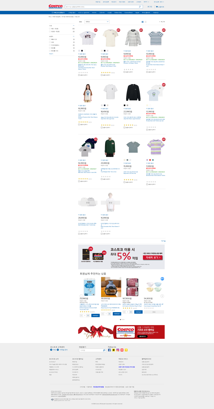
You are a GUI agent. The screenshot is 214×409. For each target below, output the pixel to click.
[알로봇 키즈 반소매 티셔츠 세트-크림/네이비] (147, 105)
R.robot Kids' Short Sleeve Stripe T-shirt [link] (155, 65)
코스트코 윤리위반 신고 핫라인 (150, 374)
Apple (137, 12)
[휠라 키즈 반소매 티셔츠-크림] (102, 51)
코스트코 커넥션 (53, 372)
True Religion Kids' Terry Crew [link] (108, 172)
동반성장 (144, 372)
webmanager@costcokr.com (109, 394)
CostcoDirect (129, 12)
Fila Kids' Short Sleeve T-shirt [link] (108, 66)
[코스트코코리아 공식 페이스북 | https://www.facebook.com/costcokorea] (109, 350)
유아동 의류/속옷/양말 (67, 16)
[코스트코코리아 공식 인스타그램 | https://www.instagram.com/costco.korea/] (117, 350)
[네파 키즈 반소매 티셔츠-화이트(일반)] (130, 160)
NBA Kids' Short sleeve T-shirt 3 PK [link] (87, 172)
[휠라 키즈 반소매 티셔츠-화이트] (107, 51)
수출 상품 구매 (99, 372)
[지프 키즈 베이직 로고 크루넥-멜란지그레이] (127, 105)
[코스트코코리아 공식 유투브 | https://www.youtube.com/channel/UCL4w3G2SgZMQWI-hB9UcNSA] (122, 350)
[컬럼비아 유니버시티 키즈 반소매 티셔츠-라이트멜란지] (79, 51)
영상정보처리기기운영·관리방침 (114, 387)
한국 (161, 2)
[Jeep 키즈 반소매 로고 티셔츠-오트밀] (107, 105)
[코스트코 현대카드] (121, 268)
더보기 (51, 54)
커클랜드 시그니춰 (54, 367)
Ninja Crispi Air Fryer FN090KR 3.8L (110, 308)
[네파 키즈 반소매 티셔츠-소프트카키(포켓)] (127, 160)
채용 (50, 374)
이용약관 (89, 387)
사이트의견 (98, 369)
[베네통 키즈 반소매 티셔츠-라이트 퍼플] (147, 160)
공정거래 (144, 369)
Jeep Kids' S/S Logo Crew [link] (107, 118)
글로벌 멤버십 (76, 380)
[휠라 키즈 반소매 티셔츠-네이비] (105, 51)
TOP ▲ (163, 241)
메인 (50, 16)
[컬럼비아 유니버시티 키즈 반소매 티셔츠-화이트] (85, 51)
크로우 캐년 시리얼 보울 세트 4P (153, 304)
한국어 (146, 2)
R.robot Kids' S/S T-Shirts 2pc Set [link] (155, 121)
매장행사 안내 (122, 369)
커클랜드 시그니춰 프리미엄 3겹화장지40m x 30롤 (89, 305)
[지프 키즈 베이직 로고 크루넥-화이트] (130, 105)
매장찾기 (82, 347)
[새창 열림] (52, 400)
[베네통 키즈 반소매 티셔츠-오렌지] (150, 160)
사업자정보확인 (62, 396)
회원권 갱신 (75, 364)
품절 (153, 312)
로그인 (150, 7)
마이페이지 (75, 372)
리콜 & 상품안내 (99, 367)
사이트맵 (82, 387)
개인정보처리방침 (98, 387)
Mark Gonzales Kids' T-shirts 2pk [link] (86, 225)
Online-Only (118, 12)
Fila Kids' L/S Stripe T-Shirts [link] (131, 63)
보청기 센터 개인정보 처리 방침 (127, 367)
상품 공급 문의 (145, 361)
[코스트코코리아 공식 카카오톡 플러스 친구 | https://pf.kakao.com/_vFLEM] (113, 350)
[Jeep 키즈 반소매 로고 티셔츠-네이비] (105, 105)
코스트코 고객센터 (57, 347)
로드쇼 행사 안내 (123, 372)
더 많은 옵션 (82, 54)
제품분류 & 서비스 (54, 369)
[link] (87, 47)
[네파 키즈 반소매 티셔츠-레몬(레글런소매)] (125, 160)
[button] (141, 6)
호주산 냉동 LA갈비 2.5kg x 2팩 (132, 304)
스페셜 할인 (71, 12)
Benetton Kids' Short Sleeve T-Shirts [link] (155, 175)
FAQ (96, 361)
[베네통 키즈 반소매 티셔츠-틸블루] (153, 160)
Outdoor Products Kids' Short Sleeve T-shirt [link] (87, 117)
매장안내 (121, 361)
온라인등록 (75, 369)
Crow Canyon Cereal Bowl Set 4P (152, 306)
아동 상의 (77, 16)
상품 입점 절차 (145, 367)
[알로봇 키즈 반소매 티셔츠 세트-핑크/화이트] (150, 105)
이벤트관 (155, 12)
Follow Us (112, 347)
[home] (55, 6)
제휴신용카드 (75, 377)
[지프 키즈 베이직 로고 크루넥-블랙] (125, 105)
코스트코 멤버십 (77, 359)
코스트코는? (52, 361)
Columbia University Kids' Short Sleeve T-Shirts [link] (86, 68)
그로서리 (102, 12)
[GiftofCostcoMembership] (121, 338)
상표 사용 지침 (129, 387)
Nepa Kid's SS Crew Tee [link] (130, 173)
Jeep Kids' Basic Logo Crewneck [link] (132, 118)
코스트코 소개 (54, 359)
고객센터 (98, 359)
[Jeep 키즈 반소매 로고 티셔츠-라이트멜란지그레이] (102, 105)
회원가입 (74, 361)
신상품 (110, 12)
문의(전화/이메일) (100, 364)
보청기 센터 (122, 364)
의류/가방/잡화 (56, 16)
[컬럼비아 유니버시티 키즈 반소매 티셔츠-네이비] (82, 51)
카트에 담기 (95, 315)
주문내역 (74, 374)
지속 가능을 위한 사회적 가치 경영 (58, 364)
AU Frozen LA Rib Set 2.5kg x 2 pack (132, 306)
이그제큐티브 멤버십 (77, 367)
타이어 (94, 12)
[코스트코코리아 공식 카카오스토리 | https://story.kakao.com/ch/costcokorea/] (126, 350)
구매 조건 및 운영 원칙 (147, 364)
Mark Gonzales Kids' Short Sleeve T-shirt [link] (110, 227)
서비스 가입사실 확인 (139, 398)
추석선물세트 (146, 12)
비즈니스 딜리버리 (83, 12)
